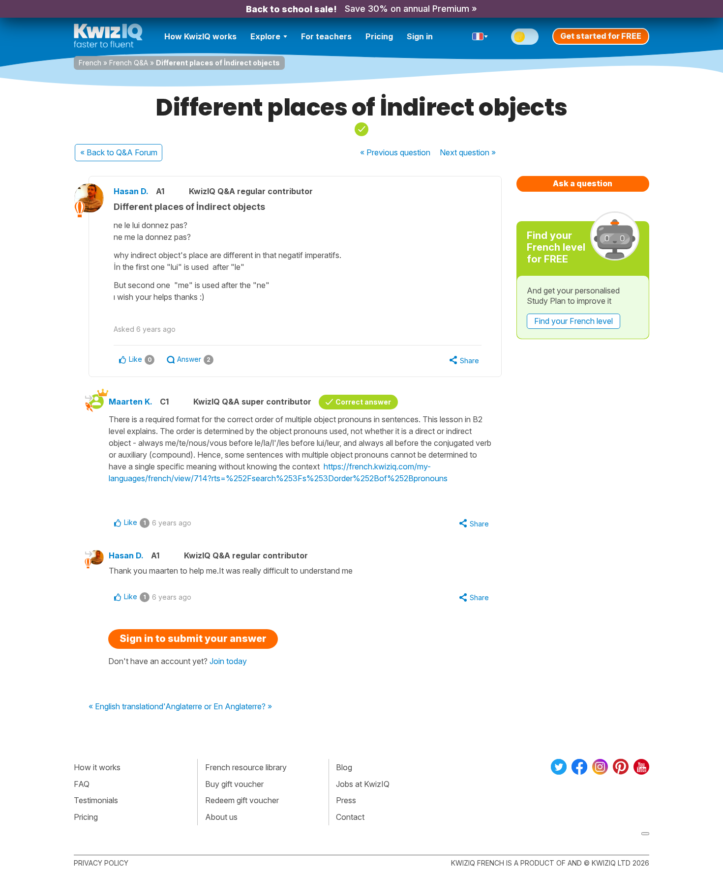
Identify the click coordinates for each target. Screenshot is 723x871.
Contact (350, 817)
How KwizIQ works (200, 36)
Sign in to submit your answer (193, 638)
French (90, 62)
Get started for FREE (600, 36)
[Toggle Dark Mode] (525, 37)
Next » (468, 152)
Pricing (379, 36)
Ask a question (582, 183)
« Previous (395, 152)
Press (346, 800)
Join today (228, 661)
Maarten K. (130, 401)
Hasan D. (131, 191)
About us (221, 817)
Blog (344, 767)
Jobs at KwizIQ (363, 784)
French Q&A (128, 62)
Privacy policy (101, 863)
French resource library (246, 767)
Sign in (420, 36)
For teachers (326, 36)
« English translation (124, 706)
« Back (118, 152)
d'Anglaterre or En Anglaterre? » (215, 706)
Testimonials (96, 800)
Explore (265, 36)
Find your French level (573, 321)
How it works (97, 767)
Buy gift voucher (234, 784)
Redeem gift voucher (242, 800)
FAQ (82, 784)
